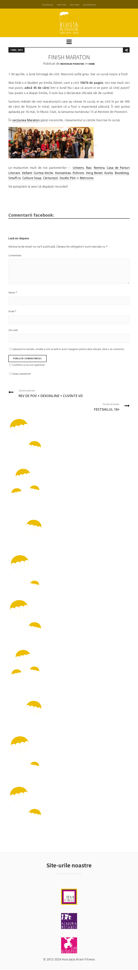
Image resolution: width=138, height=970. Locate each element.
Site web (13, 330)
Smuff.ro (14, 178)
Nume (12, 292)
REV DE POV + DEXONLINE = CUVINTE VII (51, 393)
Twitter (61, 5)
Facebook (47, 5)
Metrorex (87, 178)
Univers (78, 168)
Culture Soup (31, 178)
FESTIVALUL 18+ (106, 407)
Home (92, 63)
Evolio (108, 173)
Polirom (78, 173)
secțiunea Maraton (26, 120)
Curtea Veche (43, 173)
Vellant (27, 173)
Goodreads (89, 5)
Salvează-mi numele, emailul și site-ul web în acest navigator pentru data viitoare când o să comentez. (68, 349)
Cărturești (50, 178)
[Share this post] (126, 50)
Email (12, 311)
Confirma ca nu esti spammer (28, 364)
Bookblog (122, 173)
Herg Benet (94, 173)
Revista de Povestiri (72, 63)
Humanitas (63, 173)
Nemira (99, 168)
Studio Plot (68, 178)
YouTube (74, 5)
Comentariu (14, 255)
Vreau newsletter (21, 373)
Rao (88, 168)
